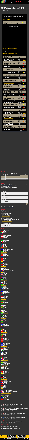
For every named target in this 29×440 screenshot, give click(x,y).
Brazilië (5, 251)
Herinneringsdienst (7, 185)
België (4, 243)
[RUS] (2, 361)
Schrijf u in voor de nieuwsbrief (10, 426)
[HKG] (2, 296)
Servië (4, 367)
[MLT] (2, 330)
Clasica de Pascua (8, 110)
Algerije (5, 232)
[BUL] (2, 254)
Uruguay (5, 387)
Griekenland (5, 288)
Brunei (4, 253)
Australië (5, 239)
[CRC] (2, 264)
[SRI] (2, 375)
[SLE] (2, 368)
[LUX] (2, 324)
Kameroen (5, 312)
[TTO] (2, 381)
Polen (4, 354)
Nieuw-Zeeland (6, 343)
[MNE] (2, 339)
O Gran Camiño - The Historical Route (8, 113)
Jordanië (5, 311)
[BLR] (2, 395)
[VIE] (2, 394)
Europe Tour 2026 (6, 215)
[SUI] (2, 399)
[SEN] (2, 366)
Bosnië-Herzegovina (8, 249)
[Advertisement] (14, 37)
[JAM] (2, 309)
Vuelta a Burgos (7, 129)
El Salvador (5, 276)
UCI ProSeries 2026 (7, 218)
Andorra (5, 234)
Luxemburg (5, 324)
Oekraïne (5, 345)
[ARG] (2, 236)
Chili (4, 259)
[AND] (2, 234)
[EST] (2, 278)
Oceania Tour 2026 (6, 217)
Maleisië (5, 328)
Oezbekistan (6, 347)
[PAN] (2, 352)
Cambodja (5, 257)
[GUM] (2, 290)
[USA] (2, 393)
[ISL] (2, 300)
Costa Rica (5, 264)
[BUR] (2, 255)
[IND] (2, 301)
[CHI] (2, 259)
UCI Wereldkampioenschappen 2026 (10, 219)
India (4, 301)
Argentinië (5, 236)
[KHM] (2, 257)
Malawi (4, 326)
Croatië (4, 265)
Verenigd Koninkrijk (7, 390)
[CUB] (2, 267)
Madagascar (6, 325)
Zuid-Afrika (5, 396)
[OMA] (2, 348)
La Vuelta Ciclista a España (8, 22)
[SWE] (2, 398)
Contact (26, 438)
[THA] (2, 380)
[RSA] (2, 396)
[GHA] (2, 286)
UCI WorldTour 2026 (7, 221)
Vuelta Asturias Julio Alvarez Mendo (8, 115)
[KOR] (2, 318)
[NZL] (2, 343)
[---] (2, 342)
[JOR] (2, 311)
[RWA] (2, 362)
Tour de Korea (19, 421)
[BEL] (2, 243)
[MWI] (2, 326)
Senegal (5, 366)
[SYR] (2, 376)
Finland (4, 282)
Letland (4, 320)
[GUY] (2, 293)
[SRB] (2, 367)
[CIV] (2, 307)
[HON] (2, 295)
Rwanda (5, 362)
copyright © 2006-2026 (6, 438)
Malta (4, 330)
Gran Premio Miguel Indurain (10, 104)
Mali (4, 329)
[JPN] (2, 310)
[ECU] (2, 273)
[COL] (2, 262)
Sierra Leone (6, 368)
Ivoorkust (5, 307)
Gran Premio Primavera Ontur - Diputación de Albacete (9, 98)
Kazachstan (5, 314)
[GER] (2, 272)
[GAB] (2, 285)
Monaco (5, 337)
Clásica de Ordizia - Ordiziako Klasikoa (8, 118)
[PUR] (2, 356)
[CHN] (2, 260)
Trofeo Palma (7, 78)
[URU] (2, 387)
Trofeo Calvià (7, 66)
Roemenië (5, 359)
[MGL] (2, 338)
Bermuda (5, 246)
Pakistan (5, 351)
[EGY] (2, 274)
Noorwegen (5, 344)
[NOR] (2, 344)
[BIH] (2, 249)
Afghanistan (6, 230)
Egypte (4, 274)
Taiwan (4, 377)
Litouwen (5, 323)
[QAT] (2, 358)
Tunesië (5, 384)
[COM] (2, 263)
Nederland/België (7, 342)
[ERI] (2, 277)
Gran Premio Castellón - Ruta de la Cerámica (9, 60)
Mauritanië (5, 333)
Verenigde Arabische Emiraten (10, 391)
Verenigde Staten (7, 392)
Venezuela (5, 389)
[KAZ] (2, 314)
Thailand (5, 380)
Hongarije (5, 297)
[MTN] (2, 333)
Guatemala (5, 291)
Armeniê (5, 237)
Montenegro (6, 339)
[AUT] (2, 349)
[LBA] (2, 321)
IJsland (4, 300)
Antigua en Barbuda (7, 235)
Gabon (4, 284)
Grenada (5, 287)
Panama (5, 352)
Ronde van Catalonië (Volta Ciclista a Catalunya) (10, 101)
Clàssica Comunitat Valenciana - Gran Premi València (9, 63)
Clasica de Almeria (8, 86)
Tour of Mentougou (20, 413)
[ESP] (2, 373)
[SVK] (2, 371)
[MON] (2, 337)
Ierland (4, 298)
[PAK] (2, 351)
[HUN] (2, 297)
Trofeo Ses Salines (8, 69)
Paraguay (5, 353)
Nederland (5, 340)
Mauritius (5, 334)
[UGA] (2, 386)
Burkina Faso (6, 255)
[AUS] (2, 239)
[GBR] (2, 390)
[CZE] (2, 382)
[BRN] (2, 241)
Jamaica (5, 309)
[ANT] (2, 235)
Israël (4, 305)
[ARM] (2, 237)
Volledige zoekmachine (8, 207)
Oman (4, 348)
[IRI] (2, 304)
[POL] (2, 354)
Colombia (5, 262)
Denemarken (6, 269)
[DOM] (2, 271)
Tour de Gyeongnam (20, 417)
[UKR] (2, 346)
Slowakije (5, 371)
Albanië (4, 231)
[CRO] (2, 266)
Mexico (4, 335)
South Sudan (6, 372)
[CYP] (2, 268)
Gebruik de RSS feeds (8, 428)
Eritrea (4, 277)
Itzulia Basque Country (9, 107)
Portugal (5, 357)
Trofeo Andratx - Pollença (10, 75)
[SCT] (2, 365)
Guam (4, 290)
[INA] (2, 302)
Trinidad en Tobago (7, 381)
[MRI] (2, 334)
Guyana (4, 293)
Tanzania (5, 378)
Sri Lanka (5, 375)
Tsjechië (5, 382)
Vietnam (5, 394)
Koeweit (5, 316)
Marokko (5, 331)
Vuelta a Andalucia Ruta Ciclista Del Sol (9, 92)
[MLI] (2, 329)
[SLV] (2, 276)
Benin (4, 245)
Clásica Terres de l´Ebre (9, 94)
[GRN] (2, 287)
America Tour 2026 (6, 213)
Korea (4, 317)
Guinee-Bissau (6, 292)
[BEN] (2, 245)
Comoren (5, 263)
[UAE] (2, 391)
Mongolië (5, 338)
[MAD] (2, 325)
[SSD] (2, 372)
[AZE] (2, 240)
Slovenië (5, 370)
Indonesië (5, 302)
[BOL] (2, 248)
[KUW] (2, 316)
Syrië (4, 376)
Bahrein (4, 241)
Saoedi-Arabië (6, 363)
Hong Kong (5, 296)
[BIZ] (2, 244)
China (4, 260)
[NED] (2, 340)
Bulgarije (5, 254)
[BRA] (2, 252)
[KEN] (2, 315)
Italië (4, 306)
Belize (4, 244)
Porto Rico (5, 356)
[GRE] (2, 288)
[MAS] (2, 328)
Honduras (5, 295)
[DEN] (2, 269)
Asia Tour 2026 (5, 214)
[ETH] (2, 279)
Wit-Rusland (6, 395)
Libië (4, 321)
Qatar (4, 358)
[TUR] (2, 385)
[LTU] (2, 323)
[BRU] (2, 253)
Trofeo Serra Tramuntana (9, 72)
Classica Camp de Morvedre (8, 57)
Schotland (5, 365)
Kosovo (5, 319)
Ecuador (5, 273)
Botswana (5, 250)
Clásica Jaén (7, 89)
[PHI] (2, 281)
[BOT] (2, 250)
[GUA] (2, 291)
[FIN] (2, 282)
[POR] (2, 357)
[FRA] (2, 283)
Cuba (4, 267)
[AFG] (2, 230)
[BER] (2, 246)
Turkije (4, 385)
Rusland (5, 361)
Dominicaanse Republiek (9, 271)
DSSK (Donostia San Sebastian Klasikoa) (8, 124)
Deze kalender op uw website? (10, 187)
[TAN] (2, 379)
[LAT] (2, 320)
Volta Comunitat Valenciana (10, 80)
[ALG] (2, 232)
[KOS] (2, 319)
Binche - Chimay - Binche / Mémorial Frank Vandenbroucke (14, 409)
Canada (4, 258)
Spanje (4, 373)
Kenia (4, 315)
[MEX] (2, 335)
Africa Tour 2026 (6, 212)
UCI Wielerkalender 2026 (12, 8)
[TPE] (2, 377)
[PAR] (2, 353)
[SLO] (2, 370)
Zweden (5, 398)
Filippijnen (5, 281)
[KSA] (2, 363)
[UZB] (2, 347)
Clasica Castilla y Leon (9, 121)
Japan (4, 310)
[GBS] (2, 292)
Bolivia (4, 248)
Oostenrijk (5, 349)
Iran (4, 304)
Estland (4, 278)
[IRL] (2, 299)
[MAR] (2, 332)
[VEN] (2, 389)
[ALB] (2, 231)
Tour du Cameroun (20, 404)
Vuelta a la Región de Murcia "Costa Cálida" (9, 83)
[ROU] (2, 360)
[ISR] (2, 305)
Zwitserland (6, 399)
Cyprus (4, 268)
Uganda (4, 386)
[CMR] (2, 312)
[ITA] (2, 306)
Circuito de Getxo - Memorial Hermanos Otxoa (10, 127)
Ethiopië (5, 279)
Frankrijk (5, 283)
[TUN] (2, 384)
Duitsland (5, 272)
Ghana (4, 286)
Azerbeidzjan (6, 240)
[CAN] (2, 258)
